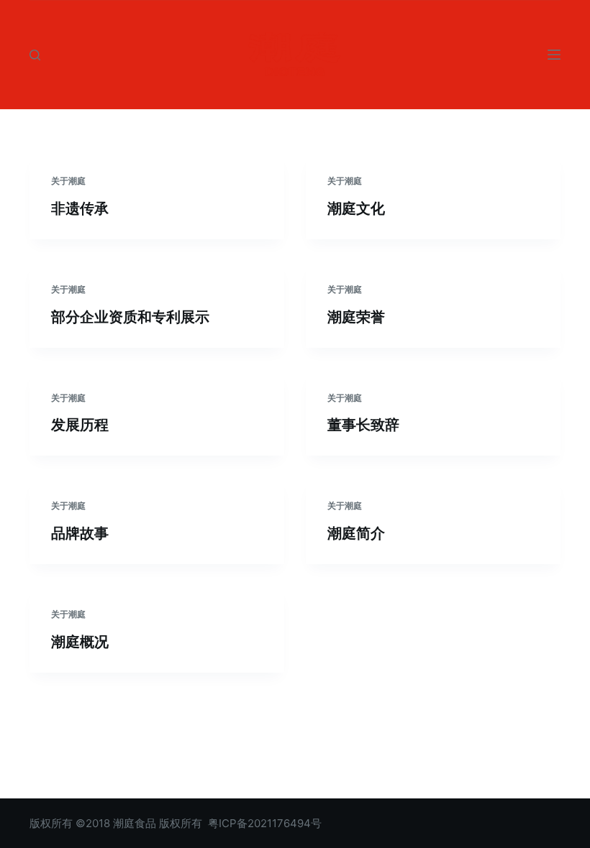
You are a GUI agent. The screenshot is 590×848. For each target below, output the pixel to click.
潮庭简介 (356, 533)
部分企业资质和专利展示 (130, 317)
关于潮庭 (68, 180)
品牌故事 (80, 533)
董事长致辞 (363, 425)
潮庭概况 (80, 642)
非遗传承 (80, 208)
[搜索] (35, 55)
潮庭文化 (356, 208)
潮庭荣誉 (356, 317)
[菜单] (554, 54)
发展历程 (80, 425)
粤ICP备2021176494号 (265, 823)
